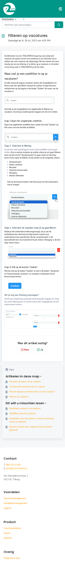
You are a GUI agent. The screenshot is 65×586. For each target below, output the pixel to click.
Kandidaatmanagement (15, 503)
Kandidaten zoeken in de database (25, 408)
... (20, 18)
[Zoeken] (59, 24)
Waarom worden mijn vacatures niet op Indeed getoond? (30, 428)
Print (11, 369)
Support (8, 507)
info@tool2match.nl (16, 468)
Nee (26, 349)
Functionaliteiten (12, 528)
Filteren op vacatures (18, 396)
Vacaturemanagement (15, 498)
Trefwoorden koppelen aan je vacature (27, 386)
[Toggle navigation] (60, 9)
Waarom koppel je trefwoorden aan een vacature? (32, 391)
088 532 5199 (13, 464)
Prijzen (7, 532)
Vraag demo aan (12, 557)
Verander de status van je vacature (25, 381)
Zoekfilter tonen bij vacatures (22, 413)
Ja (41, 349)
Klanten (8, 537)
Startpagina (8, 18)
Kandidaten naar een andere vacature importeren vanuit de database (31, 420)
